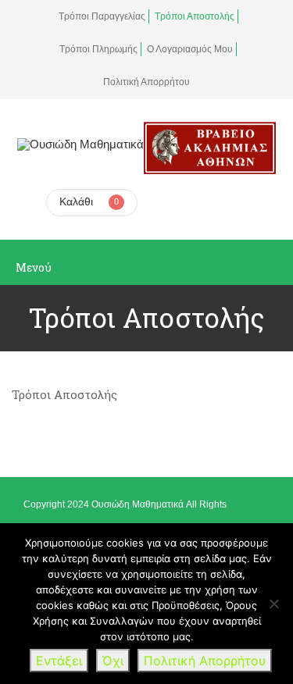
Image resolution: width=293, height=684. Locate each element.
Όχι (112, 660)
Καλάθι (76, 201)
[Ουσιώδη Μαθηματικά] (80, 144)
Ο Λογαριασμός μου (190, 49)
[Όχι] (273, 603)
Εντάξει (59, 660)
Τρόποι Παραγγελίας (102, 16)
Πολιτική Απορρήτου (146, 82)
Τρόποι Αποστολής (194, 16)
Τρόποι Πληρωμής (98, 49)
